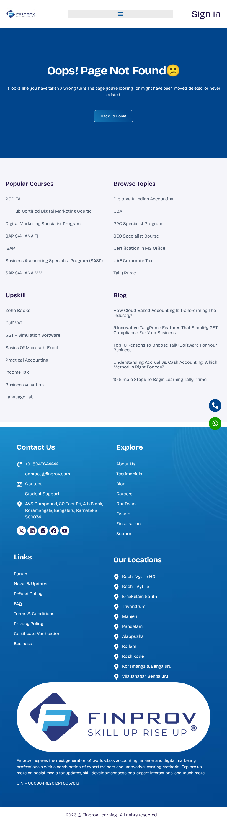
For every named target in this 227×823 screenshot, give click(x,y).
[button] (120, 14)
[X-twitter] (21, 530)
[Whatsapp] (215, 423)
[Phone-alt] (215, 405)
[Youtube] (64, 530)
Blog (120, 295)
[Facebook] (54, 530)
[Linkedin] (32, 530)
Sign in (206, 14)
